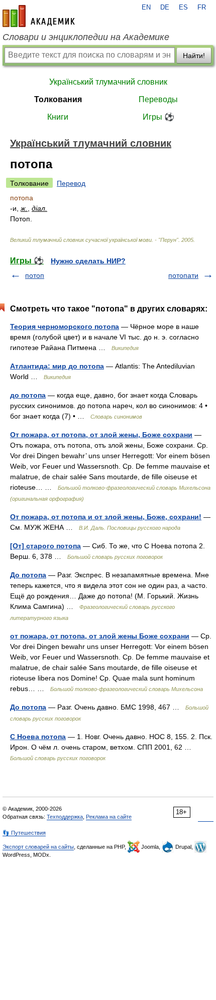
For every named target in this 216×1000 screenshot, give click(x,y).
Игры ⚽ (158, 117)
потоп (34, 275)
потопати (183, 275)
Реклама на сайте (109, 817)
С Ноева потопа (38, 737)
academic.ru (39, 16)
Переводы (158, 99)
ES (183, 7)
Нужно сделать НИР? (88, 261)
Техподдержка (65, 817)
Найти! (194, 56)
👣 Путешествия (24, 833)
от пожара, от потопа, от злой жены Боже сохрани (99, 636)
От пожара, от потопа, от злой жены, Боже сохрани (101, 435)
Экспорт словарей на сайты (38, 847)
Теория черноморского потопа (64, 326)
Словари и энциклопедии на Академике (86, 37)
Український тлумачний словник (108, 82)
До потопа (28, 575)
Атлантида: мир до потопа (57, 366)
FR (201, 7)
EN (146, 7)
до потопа (28, 395)
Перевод (71, 183)
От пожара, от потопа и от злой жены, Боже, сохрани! (105, 517)
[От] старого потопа (45, 546)
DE (164, 7)
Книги (57, 117)
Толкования (58, 99)
